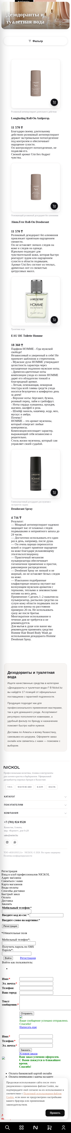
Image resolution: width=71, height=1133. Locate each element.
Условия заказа (28, 1053)
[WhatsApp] (15, 842)
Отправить (27, 1013)
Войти (8, 958)
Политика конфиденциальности (18, 856)
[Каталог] (21, 1127)
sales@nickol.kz (11, 835)
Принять (55, 1113)
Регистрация (10, 926)
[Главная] (35, 1127)
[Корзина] (49, 1127)
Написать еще (28, 1027)
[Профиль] (63, 1127)
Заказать (25, 1050)
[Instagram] (7, 842)
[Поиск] (7, 1127)
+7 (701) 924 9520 (15, 822)
